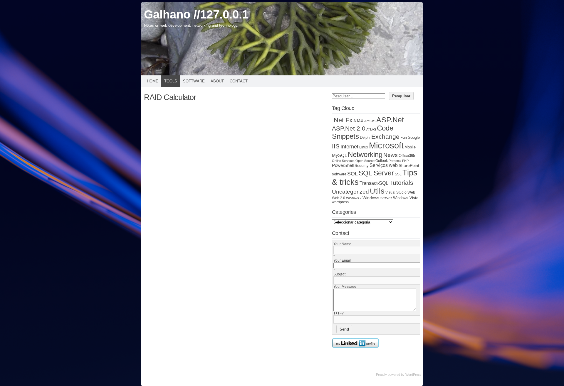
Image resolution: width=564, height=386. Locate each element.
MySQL (339, 155)
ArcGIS (369, 121)
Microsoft (386, 145)
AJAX (358, 121)
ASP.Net (390, 120)
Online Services (343, 160)
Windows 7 (354, 198)
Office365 (407, 155)
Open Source (365, 160)
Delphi (365, 138)
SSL (398, 174)
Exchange (385, 136)
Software (194, 81)
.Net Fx (342, 120)
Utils (377, 191)
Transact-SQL (374, 183)
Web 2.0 (338, 198)
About (217, 81)
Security (362, 166)
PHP (405, 160)
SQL (352, 174)
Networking (365, 154)
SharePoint (409, 165)
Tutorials (401, 182)
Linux (363, 147)
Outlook (381, 160)
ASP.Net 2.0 (348, 128)
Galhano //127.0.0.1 (196, 14)
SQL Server (376, 173)
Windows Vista (405, 198)
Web (411, 192)
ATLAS (371, 129)
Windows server (377, 197)
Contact (239, 81)
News (390, 155)
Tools (170, 81)
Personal (395, 160)
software (339, 174)
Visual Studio (396, 192)
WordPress (413, 374)
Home (152, 81)
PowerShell (343, 165)
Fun (403, 137)
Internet (349, 147)
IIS (336, 146)
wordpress (340, 202)
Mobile (410, 147)
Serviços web (384, 165)
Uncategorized (350, 192)
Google (414, 137)
